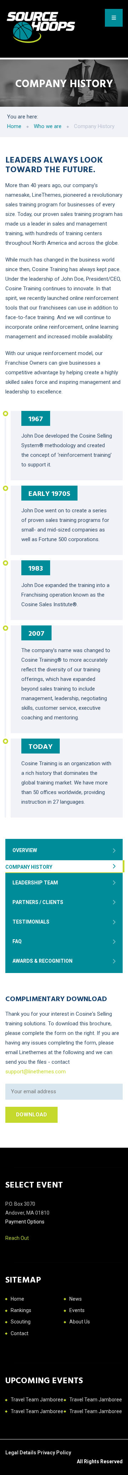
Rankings (21, 1310)
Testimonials (30, 922)
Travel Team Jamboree (37, 1399)
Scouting (21, 1322)
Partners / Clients (37, 902)
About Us (79, 1322)
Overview (24, 850)
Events (77, 1310)
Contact (19, 1333)
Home (17, 1299)
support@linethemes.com (35, 1071)
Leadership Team (35, 882)
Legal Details (21, 1452)
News (75, 1299)
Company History (28, 867)
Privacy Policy (54, 1452)
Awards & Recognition (42, 961)
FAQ (17, 941)
